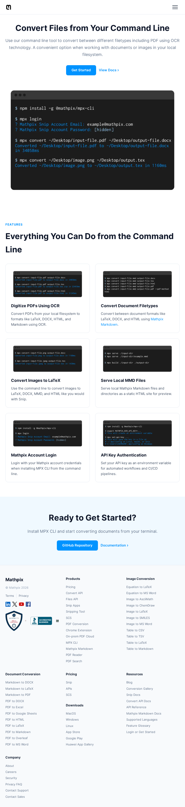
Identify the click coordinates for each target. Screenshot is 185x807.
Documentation (113, 545)
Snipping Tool (75, 611)
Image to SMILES (138, 618)
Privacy (24, 595)
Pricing (70, 587)
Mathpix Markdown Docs (143, 713)
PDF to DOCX (14, 701)
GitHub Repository (77, 545)
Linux (69, 726)
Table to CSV (135, 630)
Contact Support (17, 790)
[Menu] (175, 7)
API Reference (136, 707)
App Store (73, 732)
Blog (129, 682)
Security (11, 778)
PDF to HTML (14, 719)
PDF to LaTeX (14, 725)
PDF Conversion (77, 624)
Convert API (74, 593)
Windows (72, 719)
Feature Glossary (138, 725)
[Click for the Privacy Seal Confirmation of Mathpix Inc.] (57, 621)
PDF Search (74, 661)
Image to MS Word (139, 624)
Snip (69, 682)
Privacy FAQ (13, 784)
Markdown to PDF (18, 694)
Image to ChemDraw (140, 605)
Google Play (74, 738)
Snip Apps (73, 605)
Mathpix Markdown (79, 648)
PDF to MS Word (16, 744)
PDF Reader (74, 655)
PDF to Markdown (18, 732)
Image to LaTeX (137, 611)
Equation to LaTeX (139, 587)
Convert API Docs (138, 701)
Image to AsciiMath (139, 599)
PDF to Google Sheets (21, 713)
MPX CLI (71, 642)
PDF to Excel (14, 707)
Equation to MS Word (141, 593)
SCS (69, 618)
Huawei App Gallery (80, 744)
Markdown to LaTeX (19, 688)
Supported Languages (141, 719)
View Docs (107, 70)
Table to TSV (135, 636)
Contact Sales (15, 796)
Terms (9, 595)
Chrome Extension (79, 630)
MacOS (71, 713)
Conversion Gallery (139, 688)
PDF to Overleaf (16, 738)
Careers (10, 772)
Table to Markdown (139, 648)
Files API (72, 599)
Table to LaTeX (136, 642)
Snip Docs (133, 694)
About (9, 766)
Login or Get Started (140, 732)
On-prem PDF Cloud (80, 636)
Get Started (81, 70)
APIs (69, 688)
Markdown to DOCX (19, 682)
